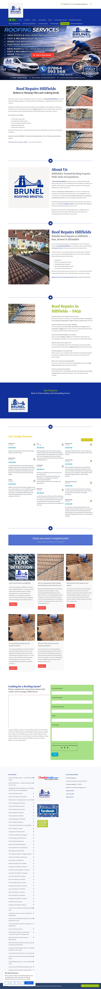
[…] (32, 599)
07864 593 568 (66, 4)
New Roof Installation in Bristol (16, 806)
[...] (48, 603)
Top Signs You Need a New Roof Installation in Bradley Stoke (20, 914)
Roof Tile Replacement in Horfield (17, 882)
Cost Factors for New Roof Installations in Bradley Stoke (21, 909)
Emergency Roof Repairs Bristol (17, 831)
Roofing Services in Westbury (16, 860)
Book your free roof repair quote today (62, 277)
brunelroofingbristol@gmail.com (80, 4)
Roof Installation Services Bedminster (18, 847)
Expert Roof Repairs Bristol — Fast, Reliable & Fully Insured (21, 778)
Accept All (29, 982)
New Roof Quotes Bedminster (16, 841)
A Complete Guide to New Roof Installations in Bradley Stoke (20, 924)
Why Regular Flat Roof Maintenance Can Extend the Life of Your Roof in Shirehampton (21, 789)
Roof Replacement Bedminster (16, 850)
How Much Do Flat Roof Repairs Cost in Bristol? (21, 953)
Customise (9, 982)
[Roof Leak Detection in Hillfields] (21, 567)
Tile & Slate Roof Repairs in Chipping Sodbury (20, 854)
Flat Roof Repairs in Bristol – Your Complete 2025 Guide (21, 962)
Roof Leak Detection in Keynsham (17, 876)
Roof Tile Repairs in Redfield (16, 822)
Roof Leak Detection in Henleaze (17, 895)
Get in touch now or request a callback (18, 142)
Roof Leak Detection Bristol (16, 929)
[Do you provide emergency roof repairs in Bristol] (21, 627)
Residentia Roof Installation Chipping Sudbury (20, 970)
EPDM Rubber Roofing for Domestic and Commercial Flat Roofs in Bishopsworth (19, 933)
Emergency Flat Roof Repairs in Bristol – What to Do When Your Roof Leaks (21, 949)
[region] (19, 978)
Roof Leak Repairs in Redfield (16, 815)
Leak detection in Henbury (15, 901)
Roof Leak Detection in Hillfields (17, 889)
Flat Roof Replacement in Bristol (17, 809)
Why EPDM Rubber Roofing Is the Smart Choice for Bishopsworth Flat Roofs (21, 943)
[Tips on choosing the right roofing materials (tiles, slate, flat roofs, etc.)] (50, 567)
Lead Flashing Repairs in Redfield (17, 819)
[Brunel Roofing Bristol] (18, 405)
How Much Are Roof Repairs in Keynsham (19, 869)
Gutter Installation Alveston (16, 793)
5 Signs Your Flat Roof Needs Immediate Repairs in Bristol (21, 957)
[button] (90, 985)
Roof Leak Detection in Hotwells (17, 879)
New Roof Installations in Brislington (18, 834)
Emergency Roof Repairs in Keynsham (18, 873)
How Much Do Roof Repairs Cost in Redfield (20, 825)
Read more (13, 604)
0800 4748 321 (70, 797)
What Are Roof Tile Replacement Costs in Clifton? (21, 800)
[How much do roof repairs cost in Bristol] (79, 567)
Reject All (19, 982)
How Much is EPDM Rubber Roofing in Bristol (20, 967)
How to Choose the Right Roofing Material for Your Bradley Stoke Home (22, 919)
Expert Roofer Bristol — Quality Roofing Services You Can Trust (21, 784)
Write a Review (87, 439)
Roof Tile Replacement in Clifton (17, 803)
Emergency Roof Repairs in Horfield (18, 885)
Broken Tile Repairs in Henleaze (17, 892)
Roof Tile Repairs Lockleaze (16, 828)
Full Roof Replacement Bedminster (17, 838)
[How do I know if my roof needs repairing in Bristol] (50, 627)
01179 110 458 (70, 794)
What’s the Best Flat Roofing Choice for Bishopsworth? (19, 938)
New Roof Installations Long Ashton (18, 796)
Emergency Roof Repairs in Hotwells (18, 866)
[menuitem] (12, 19)
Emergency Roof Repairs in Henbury (18, 898)
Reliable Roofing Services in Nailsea (18, 863)
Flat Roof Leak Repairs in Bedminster (18, 857)
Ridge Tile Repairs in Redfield (16, 812)
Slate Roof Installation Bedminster (17, 844)
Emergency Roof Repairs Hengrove (17, 904)
